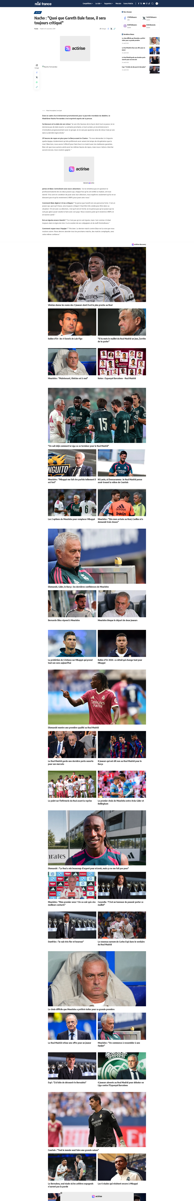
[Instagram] (146, 3)
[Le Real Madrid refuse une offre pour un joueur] (155, 50)
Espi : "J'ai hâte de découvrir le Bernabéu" (134, 67)
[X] (141, 3)
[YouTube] (143, 3)
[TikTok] (149, 3)
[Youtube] (150, 26)
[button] (135, 3)
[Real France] (47, 3)
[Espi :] (155, 69)
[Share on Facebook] (108, 28)
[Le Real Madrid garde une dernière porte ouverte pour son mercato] (155, 60)
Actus (38, 12)
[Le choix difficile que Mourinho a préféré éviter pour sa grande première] (155, 41)
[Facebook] (139, 3)
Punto (36, 29)
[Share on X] (111, 28)
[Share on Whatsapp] (36, 82)
